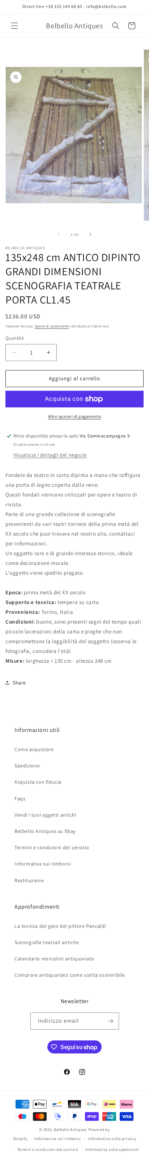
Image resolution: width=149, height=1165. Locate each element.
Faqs (19, 798)
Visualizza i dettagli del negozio (50, 455)
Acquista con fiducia (37, 782)
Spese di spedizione (52, 326)
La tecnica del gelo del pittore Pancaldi (60, 926)
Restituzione (29, 880)
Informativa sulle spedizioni (112, 1149)
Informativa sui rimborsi (42, 863)
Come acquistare (34, 749)
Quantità (14, 338)
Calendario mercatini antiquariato (54, 958)
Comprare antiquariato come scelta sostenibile (69, 975)
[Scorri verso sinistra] (59, 234)
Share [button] (19, 682)
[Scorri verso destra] (90, 234)
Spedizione (27, 765)
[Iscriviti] (111, 1021)
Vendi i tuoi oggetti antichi (45, 815)
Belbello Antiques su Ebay (45, 831)
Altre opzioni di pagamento (74, 416)
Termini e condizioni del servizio (51, 847)
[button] (14, 26)
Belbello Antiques (70, 1129)
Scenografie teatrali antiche (46, 942)
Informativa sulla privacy (112, 1138)
